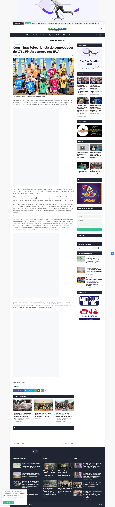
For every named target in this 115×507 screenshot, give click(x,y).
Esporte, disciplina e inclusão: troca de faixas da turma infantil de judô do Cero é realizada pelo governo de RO (64, 416)
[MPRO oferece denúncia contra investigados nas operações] (65, 483)
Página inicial (16, 44)
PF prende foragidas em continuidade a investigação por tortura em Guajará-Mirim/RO (65, 473)
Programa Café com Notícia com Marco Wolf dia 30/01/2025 (82, 155)
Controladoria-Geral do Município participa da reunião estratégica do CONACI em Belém (92, 484)
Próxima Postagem (68, 443)
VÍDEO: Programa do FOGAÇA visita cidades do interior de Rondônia (95, 155)
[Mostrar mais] (45, 390)
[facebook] (101, 28)
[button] (99, 23)
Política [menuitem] (58, 35)
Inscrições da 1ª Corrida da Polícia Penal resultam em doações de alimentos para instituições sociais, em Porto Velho (22, 416)
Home (14, 29)
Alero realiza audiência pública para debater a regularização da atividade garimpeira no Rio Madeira (82, 88)
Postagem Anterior (19, 443)
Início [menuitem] (14, 35)
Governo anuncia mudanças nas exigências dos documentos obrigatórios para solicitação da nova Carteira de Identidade (94, 260)
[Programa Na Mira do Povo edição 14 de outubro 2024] (96, 165)
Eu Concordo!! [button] (9, 502)
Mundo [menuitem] (35, 35)
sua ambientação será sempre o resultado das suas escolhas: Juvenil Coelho (31, 494)
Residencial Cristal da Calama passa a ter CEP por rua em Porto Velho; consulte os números (94, 270)
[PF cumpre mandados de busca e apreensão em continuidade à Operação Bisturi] (50, 466)
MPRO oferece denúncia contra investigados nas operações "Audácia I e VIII (65, 491)
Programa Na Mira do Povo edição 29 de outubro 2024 (82, 171)
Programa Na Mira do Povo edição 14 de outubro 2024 (96, 171)
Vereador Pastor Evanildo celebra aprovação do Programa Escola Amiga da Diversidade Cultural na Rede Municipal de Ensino (92, 466)
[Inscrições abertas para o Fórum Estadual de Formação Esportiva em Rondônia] (43, 405)
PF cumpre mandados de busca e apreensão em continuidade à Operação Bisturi (49, 473)
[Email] (42, 390)
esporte (23, 44)
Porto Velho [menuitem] (43, 35)
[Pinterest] (38, 390)
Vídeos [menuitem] (28, 35)
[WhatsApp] (35, 390)
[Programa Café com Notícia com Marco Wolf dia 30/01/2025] (83, 147)
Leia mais (5, 498)
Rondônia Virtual (27, 504)
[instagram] (36, 451)
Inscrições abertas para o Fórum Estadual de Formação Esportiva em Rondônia (43, 415)
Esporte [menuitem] (51, 35)
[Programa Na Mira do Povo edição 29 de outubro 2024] (83, 165)
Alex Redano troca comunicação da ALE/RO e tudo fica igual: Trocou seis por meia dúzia (58, 23)
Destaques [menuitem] (72, 35)
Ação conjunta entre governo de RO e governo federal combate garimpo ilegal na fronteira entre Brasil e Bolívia (49, 492)
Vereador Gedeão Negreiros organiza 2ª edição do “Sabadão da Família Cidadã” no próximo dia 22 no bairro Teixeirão (82, 110)
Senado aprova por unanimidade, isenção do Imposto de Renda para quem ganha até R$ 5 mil (96, 108)
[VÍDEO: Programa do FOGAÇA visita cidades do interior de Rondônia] (96, 147)
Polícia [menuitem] (65, 35)
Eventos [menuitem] (21, 35)
